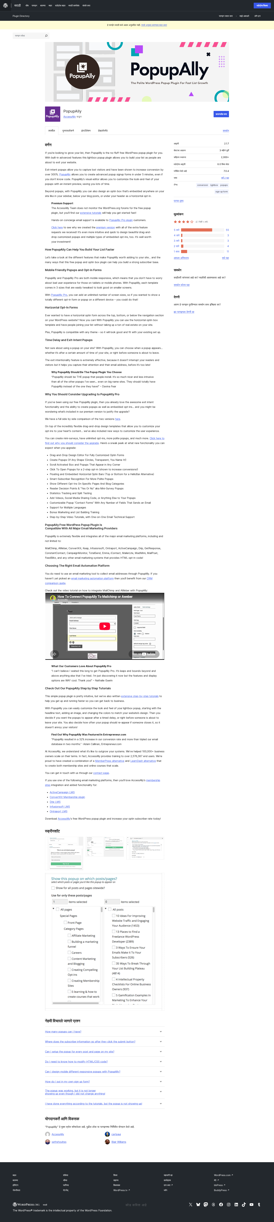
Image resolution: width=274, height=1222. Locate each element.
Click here (57, 227)
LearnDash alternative (143, 760)
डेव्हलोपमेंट (103, 130)
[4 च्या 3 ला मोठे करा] (160, 841)
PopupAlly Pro (59, 294)
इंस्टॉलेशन (86, 130)
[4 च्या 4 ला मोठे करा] (160, 877)
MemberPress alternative (109, 760)
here (117, 419)
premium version (105, 227)
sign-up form (221, 191)
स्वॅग (165, 1190)
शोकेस (65, 1175)
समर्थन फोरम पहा (182, 284)
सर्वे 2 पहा (225, 178)
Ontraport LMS (58, 811)
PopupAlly (65, 174)
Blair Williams (118, 1141)
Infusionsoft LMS (60, 806)
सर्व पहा (225, 257)
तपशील (51, 130)
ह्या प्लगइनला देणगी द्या (184, 311)
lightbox (214, 185)
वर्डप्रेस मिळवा (262, 5)
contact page (101, 773)
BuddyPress (221, 1190)
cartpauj (116, 1134)
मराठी (45, 1205)
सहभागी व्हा (168, 1175)
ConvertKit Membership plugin (67, 797)
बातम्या (15, 1180)
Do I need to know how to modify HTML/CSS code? (76, 1061)
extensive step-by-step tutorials (140, 696)
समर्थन (226, 130)
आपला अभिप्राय (181, 257)
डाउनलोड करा (221, 114)
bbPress (219, 1185)
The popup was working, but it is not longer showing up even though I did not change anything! (75, 1092)
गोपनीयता (16, 1190)
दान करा (168, 1185)
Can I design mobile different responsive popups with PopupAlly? (82, 1071)
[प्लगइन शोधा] (46, 36)
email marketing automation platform (92, 578)
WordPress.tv (121, 1190)
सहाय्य (115, 1180)
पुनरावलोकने (68, 130)
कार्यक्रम (167, 1180)
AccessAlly (69, 116)
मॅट (216, 1180)
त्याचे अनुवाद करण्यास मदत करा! (154, 25)
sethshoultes (59, 1141)
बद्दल (14, 1175)
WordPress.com (223, 1175)
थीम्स (65, 1180)
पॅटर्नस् (65, 1190)
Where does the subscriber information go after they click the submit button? (90, 1041)
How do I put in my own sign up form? (67, 1081)
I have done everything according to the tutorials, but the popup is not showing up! (93, 1103)
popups (224, 185)
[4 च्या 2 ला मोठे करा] (119, 841)
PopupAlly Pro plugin (121, 220)
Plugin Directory (21, 16)
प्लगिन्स (66, 1185)
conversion (202, 185)
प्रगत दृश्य (178, 200)
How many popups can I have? (63, 1031)
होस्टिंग (15, 1185)
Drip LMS (55, 801)
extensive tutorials (90, 212)
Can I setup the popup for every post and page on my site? (79, 1051)
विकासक (116, 1185)
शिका (115, 1175)
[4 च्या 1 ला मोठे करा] (79, 841)
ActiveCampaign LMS (62, 792)
